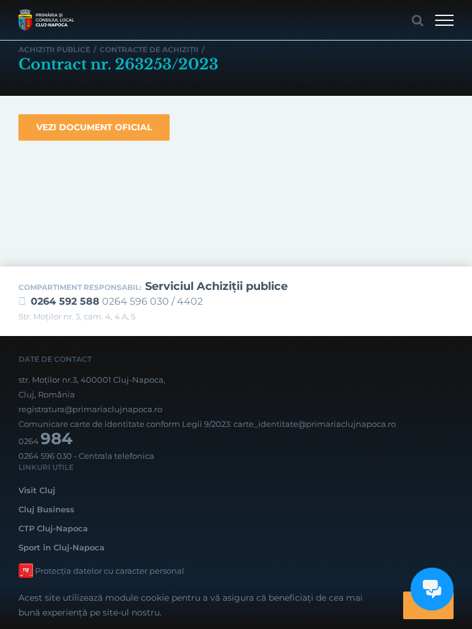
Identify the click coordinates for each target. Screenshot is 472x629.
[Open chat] (432, 589)
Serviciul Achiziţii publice (216, 286)
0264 (45, 441)
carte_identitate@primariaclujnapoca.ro (315, 424)
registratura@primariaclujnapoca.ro (90, 409)
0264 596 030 (45, 456)
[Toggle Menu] (444, 20)
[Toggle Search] (417, 20)
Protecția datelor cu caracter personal (109, 571)
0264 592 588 (65, 301)
